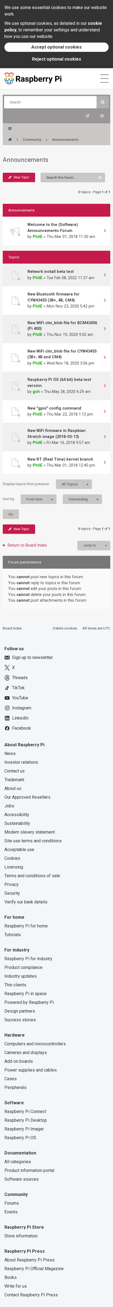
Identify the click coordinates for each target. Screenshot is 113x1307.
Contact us (14, 771)
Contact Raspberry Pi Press (31, 1294)
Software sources (21, 1179)
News (10, 753)
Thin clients (15, 984)
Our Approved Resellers (27, 797)
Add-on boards (18, 1061)
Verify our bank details (25, 902)
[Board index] (10, 139)
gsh (36, 391)
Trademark (14, 779)
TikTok (18, 687)
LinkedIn (20, 718)
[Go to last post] (105, 231)
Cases (10, 1078)
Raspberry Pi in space (25, 993)
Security (12, 893)
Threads (20, 677)
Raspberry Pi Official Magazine (34, 1268)
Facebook (21, 728)
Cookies (12, 858)
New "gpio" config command (54, 408)
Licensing (13, 867)
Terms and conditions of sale (32, 875)
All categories (17, 1161)
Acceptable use (19, 849)
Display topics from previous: (40, 484)
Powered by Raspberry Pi (29, 1002)
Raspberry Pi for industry (28, 958)
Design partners (19, 1011)
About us (12, 788)
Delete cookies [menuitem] (65, 628)
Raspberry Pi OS (20, 1137)
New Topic (21, 177)
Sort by (22, 499)
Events (11, 1212)
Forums (11, 1203)
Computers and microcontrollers (35, 1043)
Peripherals (15, 1087)
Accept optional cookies (56, 47)
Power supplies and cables (30, 1070)
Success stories (20, 1019)
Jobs (9, 805)
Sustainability (17, 823)
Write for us (15, 1286)
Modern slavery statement (29, 832)
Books (10, 1277)
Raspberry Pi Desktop (25, 1120)
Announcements (25, 159)
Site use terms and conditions (33, 840)
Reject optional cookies (56, 59)
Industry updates (20, 976)
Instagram (21, 708)
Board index (12, 628)
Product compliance (23, 967)
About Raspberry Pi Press (29, 1260)
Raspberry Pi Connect (25, 1111)
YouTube (20, 697)
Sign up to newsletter (32, 657)
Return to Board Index (27, 545)
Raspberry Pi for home (26, 926)
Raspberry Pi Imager (24, 1129)
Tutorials (12, 934)
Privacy (11, 884)
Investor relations (21, 762)
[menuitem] (102, 116)
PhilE (38, 236)
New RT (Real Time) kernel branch (60, 459)
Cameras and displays (25, 1052)
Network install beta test (50, 271)
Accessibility (16, 814)
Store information (21, 1236)
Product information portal (29, 1170)
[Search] (103, 102)
